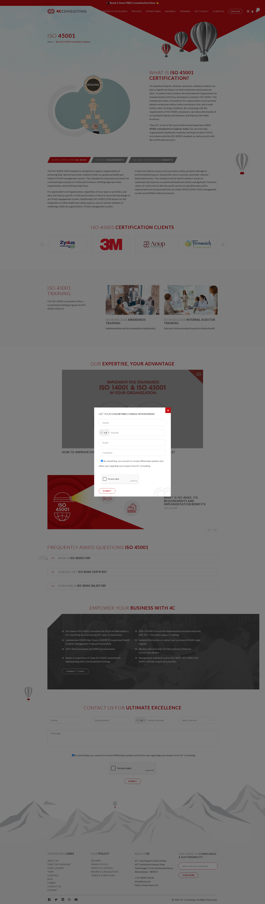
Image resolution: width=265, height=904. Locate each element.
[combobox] (104, 432)
